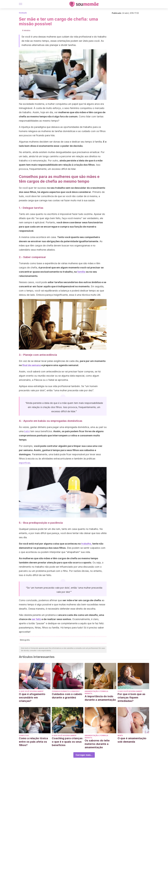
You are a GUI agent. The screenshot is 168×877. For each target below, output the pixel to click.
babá (27, 431)
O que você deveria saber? (31, 691)
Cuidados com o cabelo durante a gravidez (67, 696)
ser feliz (36, 619)
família (81, 271)
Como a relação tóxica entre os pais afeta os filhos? (33, 742)
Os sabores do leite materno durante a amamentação (97, 744)
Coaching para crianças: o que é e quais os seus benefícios (67, 742)
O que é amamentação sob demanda (132, 740)
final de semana (31, 365)
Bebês (120, 735)
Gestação (23, 13)
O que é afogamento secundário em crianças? (32, 697)
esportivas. (25, 462)
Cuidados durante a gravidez (66, 691)
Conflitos (24, 735)
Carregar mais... (84, 755)
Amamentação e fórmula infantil (96, 692)
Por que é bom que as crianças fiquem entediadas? (131, 697)
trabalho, (86, 543)
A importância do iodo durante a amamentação (100, 698)
